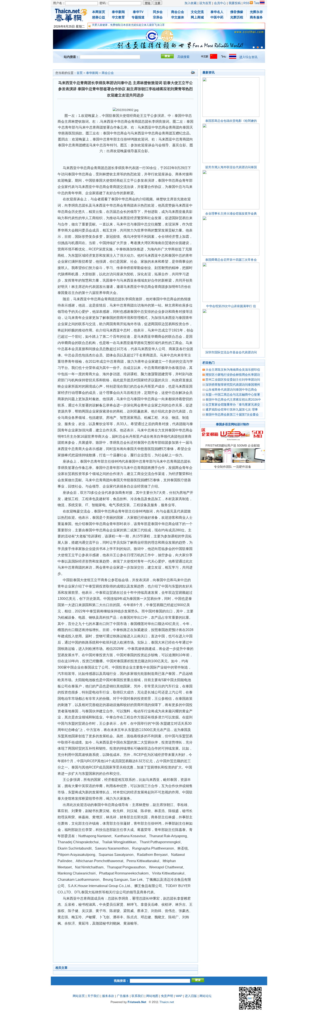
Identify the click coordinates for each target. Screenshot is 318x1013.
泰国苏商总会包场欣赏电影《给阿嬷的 (231, 120)
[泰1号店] (262, 47)
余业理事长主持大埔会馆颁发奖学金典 (231, 213)
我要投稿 (235, 3)
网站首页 (79, 996)
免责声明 (167, 996)
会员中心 (220, 3)
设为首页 (205, 3)
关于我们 (93, 996)
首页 (80, 73)
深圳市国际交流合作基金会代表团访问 (231, 352)
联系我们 (138, 996)
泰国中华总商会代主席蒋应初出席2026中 (233, 399)
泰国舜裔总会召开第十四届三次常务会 (231, 259)
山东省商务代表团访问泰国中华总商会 (231, 389)
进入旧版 (191, 996)
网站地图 (152, 996)
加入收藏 (191, 3)
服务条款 (108, 996)
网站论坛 (205, 996)
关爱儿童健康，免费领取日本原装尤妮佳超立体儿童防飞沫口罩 (128, 24)
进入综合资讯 (248, 57)
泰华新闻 (92, 73)
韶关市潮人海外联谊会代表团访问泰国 (231, 167)
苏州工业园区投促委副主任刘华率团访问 (233, 379)
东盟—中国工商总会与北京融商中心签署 (233, 394)
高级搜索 (183, 57)
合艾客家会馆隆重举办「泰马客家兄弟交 (233, 404)
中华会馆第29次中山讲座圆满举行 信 (231, 306)
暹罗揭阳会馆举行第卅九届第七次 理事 (232, 409)
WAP (179, 996)
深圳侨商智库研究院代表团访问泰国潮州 (233, 384)
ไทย (256, 3)
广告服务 (123, 996)
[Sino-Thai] (254, 47)
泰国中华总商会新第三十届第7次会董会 (232, 414)
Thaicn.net (166, 1002)
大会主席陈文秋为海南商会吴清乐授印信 (233, 369)
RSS (246, 3)
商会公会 (108, 73)
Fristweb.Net (137, 1002)
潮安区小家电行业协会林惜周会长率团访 (233, 374)
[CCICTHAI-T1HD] (258, 47)
